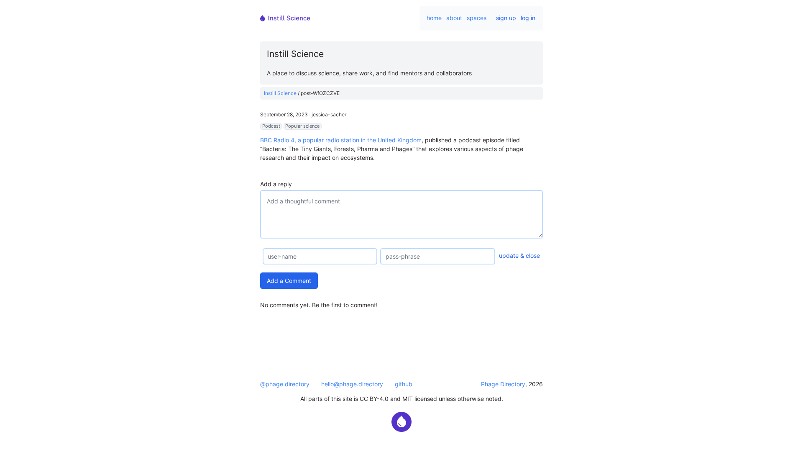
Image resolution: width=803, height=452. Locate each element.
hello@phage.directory (352, 384)
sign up (506, 17)
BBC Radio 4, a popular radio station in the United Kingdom (341, 140)
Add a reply (276, 183)
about (454, 17)
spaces (476, 17)
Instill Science (280, 93)
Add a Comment (289, 280)
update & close (519, 255)
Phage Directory (503, 384)
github (403, 384)
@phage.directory (284, 384)
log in (528, 17)
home (434, 17)
